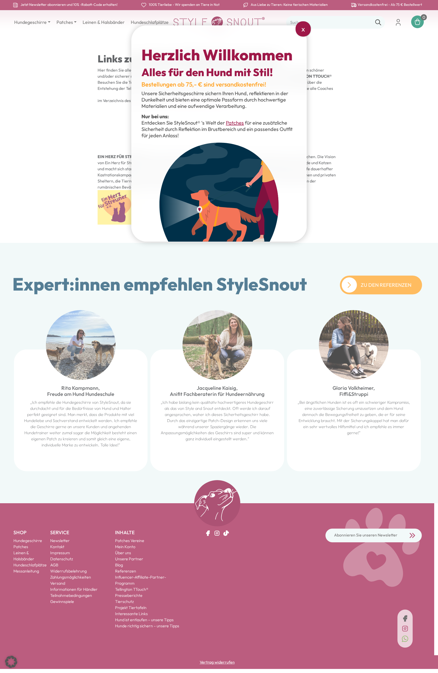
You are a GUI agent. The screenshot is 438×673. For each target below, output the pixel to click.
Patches (235, 123)
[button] (11, 662)
